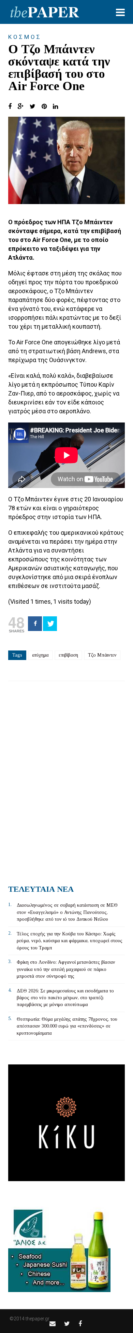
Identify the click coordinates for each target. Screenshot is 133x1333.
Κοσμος (25, 36)
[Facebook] (35, 623)
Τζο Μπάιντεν (102, 655)
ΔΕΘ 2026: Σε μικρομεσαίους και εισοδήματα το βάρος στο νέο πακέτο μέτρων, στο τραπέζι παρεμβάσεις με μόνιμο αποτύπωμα (65, 997)
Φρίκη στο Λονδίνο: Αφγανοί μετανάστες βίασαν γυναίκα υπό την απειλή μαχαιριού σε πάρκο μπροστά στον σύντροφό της (66, 969)
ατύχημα (40, 655)
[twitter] (67, 1323)
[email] (52, 1323)
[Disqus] (66, 780)
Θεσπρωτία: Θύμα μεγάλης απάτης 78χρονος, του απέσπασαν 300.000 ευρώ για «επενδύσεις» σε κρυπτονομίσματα (67, 1026)
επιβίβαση (68, 655)
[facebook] (80, 1323)
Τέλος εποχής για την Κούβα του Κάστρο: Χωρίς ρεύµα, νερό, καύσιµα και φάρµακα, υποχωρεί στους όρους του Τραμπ (69, 940)
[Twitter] (50, 623)
